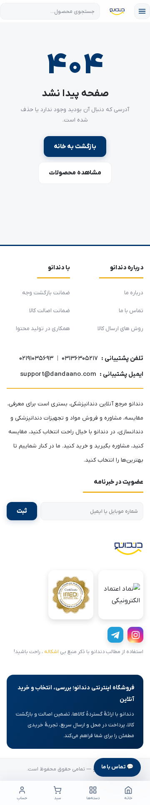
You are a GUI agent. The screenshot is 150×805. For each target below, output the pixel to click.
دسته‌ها (93, 798)
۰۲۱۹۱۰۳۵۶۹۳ (36, 358)
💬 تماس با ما (117, 766)
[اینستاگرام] (135, 635)
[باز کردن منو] (142, 11)
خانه (128, 798)
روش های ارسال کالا (120, 328)
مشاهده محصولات (75, 173)
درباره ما (133, 292)
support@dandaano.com (58, 374)
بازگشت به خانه (75, 146)
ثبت (22, 511)
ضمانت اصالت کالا (49, 310)
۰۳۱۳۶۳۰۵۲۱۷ (80, 358)
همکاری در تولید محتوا (43, 328)
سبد (57, 798)
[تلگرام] (115, 635)
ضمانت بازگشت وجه (46, 292)
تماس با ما (131, 310)
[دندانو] (128, 548)
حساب (22, 798)
